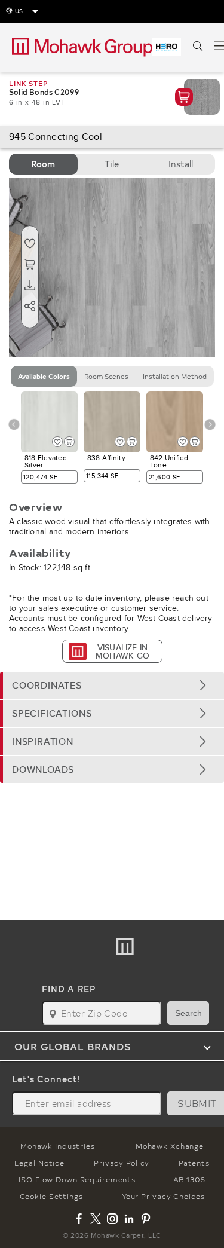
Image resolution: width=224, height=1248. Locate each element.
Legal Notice (39, 1162)
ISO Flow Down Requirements (77, 1179)
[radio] (43, 164)
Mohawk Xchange (170, 1146)
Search (188, 1013)
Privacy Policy (121, 1162)
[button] (112, 685)
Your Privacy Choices (163, 1196)
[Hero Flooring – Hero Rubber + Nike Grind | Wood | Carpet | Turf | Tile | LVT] (166, 47)
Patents (194, 1162)
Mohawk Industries (57, 1146)
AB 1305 (189, 1179)
